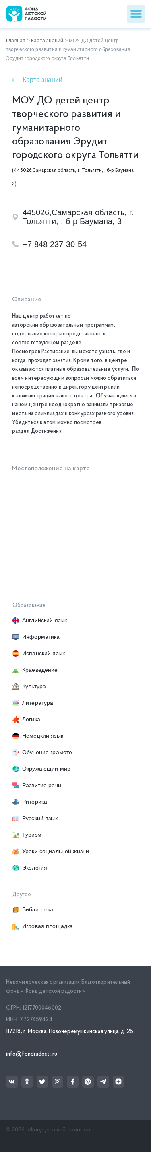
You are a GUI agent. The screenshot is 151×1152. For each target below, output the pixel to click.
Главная (15, 40)
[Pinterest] (88, 1082)
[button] (136, 14)
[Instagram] (57, 1082)
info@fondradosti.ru (31, 1054)
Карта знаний (47, 40)
